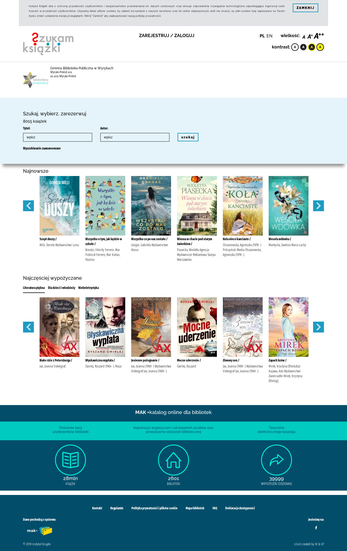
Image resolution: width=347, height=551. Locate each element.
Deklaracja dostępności (240, 508)
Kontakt (97, 508)
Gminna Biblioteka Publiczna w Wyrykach (81, 68)
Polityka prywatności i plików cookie (154, 508)
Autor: (104, 128)
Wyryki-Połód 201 (61, 72)
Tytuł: (26, 128)
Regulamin (116, 508)
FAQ (215, 508)
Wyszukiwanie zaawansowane (42, 148)
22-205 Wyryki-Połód (63, 76)
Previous (28, 205)
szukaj (188, 137)
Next (318, 205)
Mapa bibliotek (195, 508)
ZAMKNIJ (305, 8)
